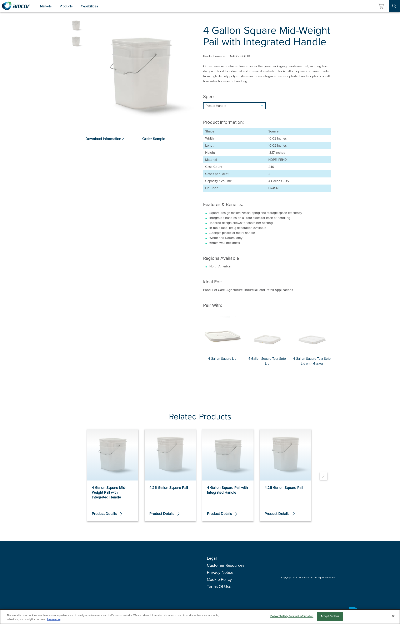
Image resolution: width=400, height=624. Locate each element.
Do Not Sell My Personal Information (292, 616)
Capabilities (89, 6)
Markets (45, 6)
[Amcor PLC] (15, 6)
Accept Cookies (330, 616)
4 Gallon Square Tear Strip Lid (267, 361)
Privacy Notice (220, 572)
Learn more (53, 620)
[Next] (323, 476)
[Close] (393, 616)
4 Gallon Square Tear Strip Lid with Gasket (312, 361)
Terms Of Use (219, 586)
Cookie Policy (219, 579)
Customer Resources (225, 565)
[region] (200, 616)
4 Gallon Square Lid (222, 358)
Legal (212, 558)
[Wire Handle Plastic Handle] (267, 105)
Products (66, 6)
